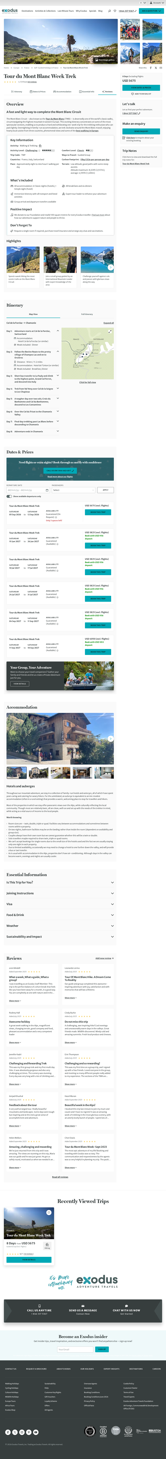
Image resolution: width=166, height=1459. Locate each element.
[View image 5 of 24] (152, 53)
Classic (80, 150)
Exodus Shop (10, 1410)
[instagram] (22, 1432)
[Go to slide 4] (82, 773)
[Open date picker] (47, 490)
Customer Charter (130, 1388)
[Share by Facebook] (151, 68)
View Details (20, 684)
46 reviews (32, 82)
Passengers (57, 485)
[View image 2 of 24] (130, 29)
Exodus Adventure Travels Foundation (138, 1401)
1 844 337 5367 (126, 11)
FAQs (47, 1388)
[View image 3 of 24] (152, 29)
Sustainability (50, 1384)
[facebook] (8, 1432)
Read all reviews (60, 1177)
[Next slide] (111, 267)
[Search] (109, 11)
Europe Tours (10, 1401)
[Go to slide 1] (17, 773)
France (26, 68)
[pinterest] (29, 1432)
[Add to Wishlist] (48, 1212)
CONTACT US (10, 1369)
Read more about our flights (60, 476)
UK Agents (49, 1410)
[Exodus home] (10, 11)
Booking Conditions (92, 1392)
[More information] (39, 151)
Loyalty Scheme (51, 1401)
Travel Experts (128, 1397)
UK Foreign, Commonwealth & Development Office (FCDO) (140, 1407)
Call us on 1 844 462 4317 (59, 471)
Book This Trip (101, 512)
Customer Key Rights (53, 1392)
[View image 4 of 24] (130, 53)
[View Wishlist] (115, 11)
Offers (47, 1406)
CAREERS (157, 1369)
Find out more (98, 215)
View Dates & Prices (141, 88)
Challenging (31, 150)
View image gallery (106, 60)
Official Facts (89, 1406)
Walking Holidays (12, 1384)
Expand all (109, 323)
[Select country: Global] (142, 3)
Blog (100, 11)
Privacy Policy (137, 1355)
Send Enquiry (141, 131)
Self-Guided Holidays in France (46, 68)
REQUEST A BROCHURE (36, 1369)
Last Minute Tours (66, 11)
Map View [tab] (33, 314)
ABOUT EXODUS (64, 1369)
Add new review (103, 958)
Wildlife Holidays (12, 1397)
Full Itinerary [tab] (87, 314)
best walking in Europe (87, 130)
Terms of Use (128, 1392)
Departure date (14, 485)
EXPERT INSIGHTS (111, 1369)
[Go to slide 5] (104, 773)
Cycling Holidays (11, 1388)
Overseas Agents (90, 1384)
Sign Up (102, 1349)
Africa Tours (10, 1406)
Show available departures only (27, 496)
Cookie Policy (128, 1384)
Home (6, 68)
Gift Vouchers (50, 1397)
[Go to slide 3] (61, 773)
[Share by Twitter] (156, 68)
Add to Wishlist (143, 94)
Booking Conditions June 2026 (96, 1397)
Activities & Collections (45, 11)
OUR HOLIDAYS (87, 1369)
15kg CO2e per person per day (94, 159)
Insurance (88, 1388)
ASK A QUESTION (150, 11)
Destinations (27, 11)
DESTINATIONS (136, 1369)
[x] (15, 1432)
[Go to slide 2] (39, 773)
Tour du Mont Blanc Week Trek (135, 164)
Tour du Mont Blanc (55, 119)
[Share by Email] (161, 68)
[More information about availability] (56, 517)
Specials (92, 11)
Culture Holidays (11, 1392)
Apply (105, 490)
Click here (130, 138)
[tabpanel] (60, 378)
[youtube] (36, 1432)
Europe (16, 68)
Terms (146, 1355)
